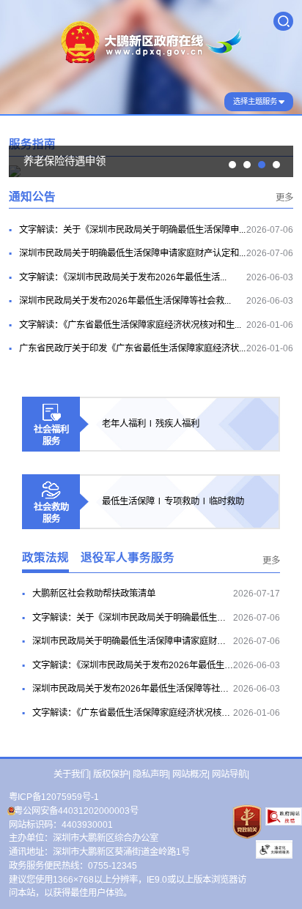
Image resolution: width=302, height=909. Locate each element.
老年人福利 (124, 424)
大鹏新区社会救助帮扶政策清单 (93, 593)
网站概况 (189, 774)
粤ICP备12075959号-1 (54, 797)
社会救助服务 (51, 513)
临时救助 (226, 501)
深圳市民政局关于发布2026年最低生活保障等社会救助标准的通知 (161, 689)
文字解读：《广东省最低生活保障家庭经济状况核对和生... (130, 325)
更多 (284, 197)
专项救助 (181, 501)
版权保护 (110, 774)
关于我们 (71, 774)
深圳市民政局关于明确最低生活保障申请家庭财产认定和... (132, 253)
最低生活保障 (128, 501)
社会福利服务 (51, 435)
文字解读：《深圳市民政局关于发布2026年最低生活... (122, 277)
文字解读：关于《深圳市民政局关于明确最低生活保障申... (132, 230)
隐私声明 (150, 774)
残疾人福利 (177, 424)
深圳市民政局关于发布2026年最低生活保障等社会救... (125, 301)
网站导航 (229, 774)
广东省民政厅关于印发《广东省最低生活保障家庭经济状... (132, 348)
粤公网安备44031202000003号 (76, 811)
